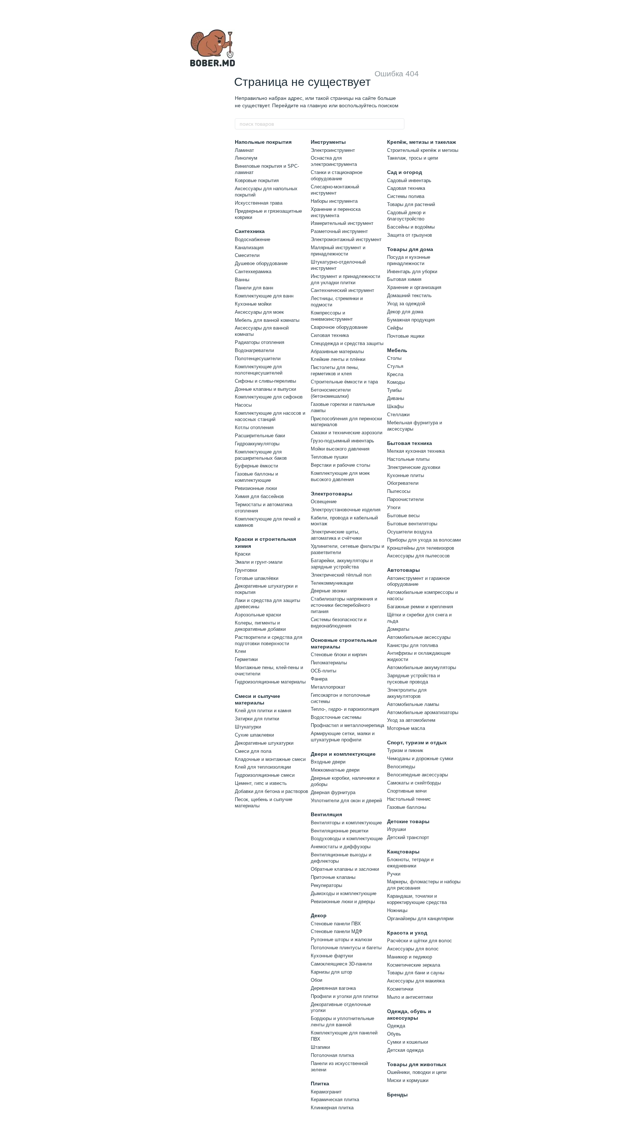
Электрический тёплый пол (341, 575)
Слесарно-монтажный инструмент (335, 190)
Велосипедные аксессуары (417, 774)
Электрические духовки (413, 467)
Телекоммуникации (332, 583)
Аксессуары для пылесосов (418, 556)
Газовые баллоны (406, 807)
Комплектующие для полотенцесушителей (258, 370)
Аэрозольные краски (258, 615)
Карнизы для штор (331, 972)
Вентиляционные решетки (339, 831)
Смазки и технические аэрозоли (346, 432)
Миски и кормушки (407, 1080)
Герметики (246, 659)
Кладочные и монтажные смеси (270, 759)
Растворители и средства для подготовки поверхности (268, 640)
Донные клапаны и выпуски (265, 389)
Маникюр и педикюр (409, 957)
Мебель (397, 350)
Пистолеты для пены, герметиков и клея (335, 370)
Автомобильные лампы (413, 704)
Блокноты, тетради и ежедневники (410, 863)
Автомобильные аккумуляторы (421, 667)
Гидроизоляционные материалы (270, 682)
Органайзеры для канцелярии (420, 918)
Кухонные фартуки (332, 956)
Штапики (320, 1047)
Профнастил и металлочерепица (347, 725)
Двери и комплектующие (343, 754)
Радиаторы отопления (259, 342)
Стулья (395, 366)
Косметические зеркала (413, 965)
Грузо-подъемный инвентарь (342, 440)
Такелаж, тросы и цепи (412, 158)
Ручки (393, 874)
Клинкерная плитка (332, 1107)
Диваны (395, 398)
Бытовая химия (404, 279)
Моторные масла (406, 728)
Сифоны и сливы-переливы (265, 381)
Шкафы (395, 406)
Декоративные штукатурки (264, 743)
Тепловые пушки (329, 457)
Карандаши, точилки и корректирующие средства (417, 899)
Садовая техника (406, 188)
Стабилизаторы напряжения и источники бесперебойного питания (344, 605)
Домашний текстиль (409, 295)
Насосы (243, 405)
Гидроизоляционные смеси (265, 775)
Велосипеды (401, 766)
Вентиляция (326, 814)
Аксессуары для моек (259, 312)
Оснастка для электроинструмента (334, 161)
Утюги (393, 507)
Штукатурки (248, 727)
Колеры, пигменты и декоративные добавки (260, 626)
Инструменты (328, 142)
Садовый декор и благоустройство (406, 216)
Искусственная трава (258, 203)
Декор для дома (405, 311)
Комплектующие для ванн (264, 296)
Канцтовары (403, 852)
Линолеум (246, 158)
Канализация (249, 247)
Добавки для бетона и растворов (271, 791)
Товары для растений (411, 204)
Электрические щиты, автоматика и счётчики (336, 535)
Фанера (319, 679)
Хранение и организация (414, 287)
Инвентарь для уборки (412, 271)
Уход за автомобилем (411, 720)
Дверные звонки (329, 591)
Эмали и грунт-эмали (258, 562)
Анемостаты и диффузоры (340, 846)
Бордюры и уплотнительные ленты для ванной (342, 1021)
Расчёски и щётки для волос (419, 940)
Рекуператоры (326, 885)
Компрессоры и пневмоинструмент (332, 316)
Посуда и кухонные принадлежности (408, 260)
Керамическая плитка (335, 1099)
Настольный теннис (409, 799)
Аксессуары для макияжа (416, 981)
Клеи (240, 651)
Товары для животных (416, 1064)
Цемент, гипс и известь (261, 783)
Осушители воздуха (409, 532)
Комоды (396, 382)
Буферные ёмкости (256, 466)
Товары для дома (410, 249)
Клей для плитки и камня (263, 710)
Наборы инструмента (334, 201)
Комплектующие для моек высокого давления (340, 476)
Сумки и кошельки (407, 1042)
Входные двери (328, 762)
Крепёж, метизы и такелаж (421, 142)
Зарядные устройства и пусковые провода (413, 679)
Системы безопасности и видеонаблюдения (338, 623)
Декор (319, 915)
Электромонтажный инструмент (346, 239)
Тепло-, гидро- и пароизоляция (345, 709)
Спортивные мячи (407, 791)
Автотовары (403, 570)
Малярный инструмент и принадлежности (338, 251)
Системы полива (405, 196)
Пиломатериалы (329, 662)
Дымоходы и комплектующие (343, 893)
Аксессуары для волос (413, 949)
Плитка (320, 1083)
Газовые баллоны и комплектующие (256, 477)
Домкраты (398, 629)
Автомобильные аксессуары (418, 637)
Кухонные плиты (405, 475)
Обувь (394, 1034)
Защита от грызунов (409, 235)
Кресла (395, 374)
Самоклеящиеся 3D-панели (341, 964)
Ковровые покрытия (257, 180)
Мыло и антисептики (410, 997)
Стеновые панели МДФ (336, 931)
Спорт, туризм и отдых (417, 742)
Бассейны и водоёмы (411, 227)
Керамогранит (326, 1092)
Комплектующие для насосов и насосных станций (270, 416)
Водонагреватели (254, 350)
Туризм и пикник (405, 750)
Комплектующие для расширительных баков (261, 455)
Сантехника (250, 231)
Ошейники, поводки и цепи (416, 1072)
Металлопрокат (328, 687)
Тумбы (394, 390)
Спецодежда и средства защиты (347, 343)
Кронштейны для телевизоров (420, 548)
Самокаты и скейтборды (414, 783)
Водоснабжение (252, 239)
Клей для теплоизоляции (263, 767)
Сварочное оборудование (339, 327)
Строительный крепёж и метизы (422, 150)
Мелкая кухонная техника (416, 451)
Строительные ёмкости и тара (344, 382)
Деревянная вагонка (333, 988)
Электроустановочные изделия (345, 509)
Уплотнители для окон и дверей (346, 800)
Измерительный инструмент (342, 223)
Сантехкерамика (253, 271)
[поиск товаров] (398, 123)
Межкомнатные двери (335, 770)
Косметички (400, 989)
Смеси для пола (253, 751)
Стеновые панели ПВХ (336, 923)
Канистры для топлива (412, 645)
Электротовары (331, 494)
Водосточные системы (336, 717)
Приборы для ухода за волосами (424, 540)
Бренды (397, 1094)
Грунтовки (246, 570)
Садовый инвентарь (409, 180)
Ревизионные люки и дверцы (343, 901)
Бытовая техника (409, 443)
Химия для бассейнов (259, 496)
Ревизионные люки (256, 488)
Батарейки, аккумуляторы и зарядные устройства (342, 564)
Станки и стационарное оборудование (336, 175)
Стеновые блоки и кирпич (339, 654)
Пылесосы (398, 491)
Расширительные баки (260, 435)
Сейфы (395, 328)
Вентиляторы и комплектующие (346, 822)
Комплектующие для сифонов (269, 397)
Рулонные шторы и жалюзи (341, 939)
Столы (394, 358)
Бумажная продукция (411, 320)
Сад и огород (404, 172)
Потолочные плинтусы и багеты (346, 947)
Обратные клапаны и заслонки (345, 869)
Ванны (242, 279)
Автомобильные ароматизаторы (422, 712)
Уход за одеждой (406, 303)
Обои (316, 980)
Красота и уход (407, 933)
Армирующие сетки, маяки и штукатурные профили (343, 736)
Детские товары (408, 821)
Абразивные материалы (337, 351)
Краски (242, 554)
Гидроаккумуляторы (257, 443)
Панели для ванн (254, 288)
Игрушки (396, 829)
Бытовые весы (403, 515)
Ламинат (244, 150)
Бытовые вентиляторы (412, 523)
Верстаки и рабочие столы (340, 465)
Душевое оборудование (261, 263)
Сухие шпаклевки (254, 735)
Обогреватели (402, 483)
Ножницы (397, 910)
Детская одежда (405, 1050)
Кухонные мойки (253, 304)
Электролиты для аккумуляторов (407, 693)
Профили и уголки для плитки (344, 996)
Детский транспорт (408, 837)
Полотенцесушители (258, 358)
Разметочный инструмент (339, 231)
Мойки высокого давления (340, 449)
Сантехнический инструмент (342, 290)
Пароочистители (405, 499)
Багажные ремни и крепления (420, 606)
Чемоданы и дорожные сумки (420, 758)
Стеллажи (398, 414)
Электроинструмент (333, 150)
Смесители (247, 255)
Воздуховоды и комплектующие (347, 838)
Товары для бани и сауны (415, 972)
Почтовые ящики (405, 336)
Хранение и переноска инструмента (336, 212)
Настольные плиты (408, 459)
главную (317, 105)
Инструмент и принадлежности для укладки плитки (345, 279)
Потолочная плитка (332, 1055)
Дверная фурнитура (333, 792)
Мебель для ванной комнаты (267, 320)
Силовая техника (330, 335)
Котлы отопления (254, 427)
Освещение (324, 501)
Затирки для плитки (257, 718)
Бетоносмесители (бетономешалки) (331, 393)
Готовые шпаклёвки (256, 578)
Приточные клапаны (333, 877)
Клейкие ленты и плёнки (338, 359)
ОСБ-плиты (323, 671)
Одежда (396, 1026)
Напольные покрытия (263, 142)
